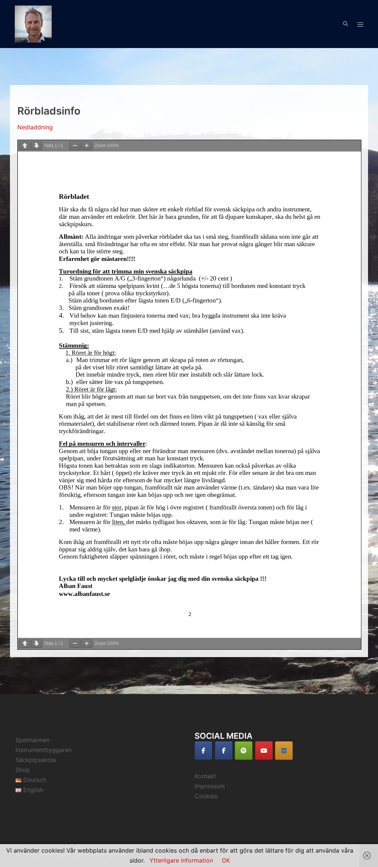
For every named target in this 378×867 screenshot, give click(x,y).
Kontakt (205, 776)
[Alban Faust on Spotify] (243, 750)
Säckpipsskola (36, 760)
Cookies (206, 796)
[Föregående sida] (24, 146)
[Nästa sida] (36, 146)
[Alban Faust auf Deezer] (284, 750)
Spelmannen (32, 740)
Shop (23, 770)
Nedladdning (35, 127)
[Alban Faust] (33, 23)
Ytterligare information (181, 860)
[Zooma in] (86, 146)
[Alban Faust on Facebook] (203, 750)
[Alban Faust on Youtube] (264, 750)
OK (226, 860)
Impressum (210, 786)
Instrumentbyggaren (44, 750)
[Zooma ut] (74, 146)
